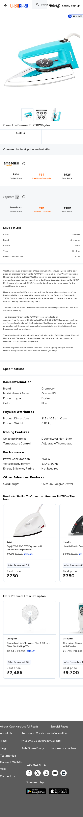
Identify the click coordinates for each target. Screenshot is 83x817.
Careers (56, 740)
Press (3, 740)
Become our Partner (63, 748)
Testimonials (8, 755)
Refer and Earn (60, 733)
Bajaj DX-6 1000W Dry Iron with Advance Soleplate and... (25, 548)
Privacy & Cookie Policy (36, 740)
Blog (3, 748)
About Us (6, 733)
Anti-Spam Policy (33, 748)
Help (52, 5)
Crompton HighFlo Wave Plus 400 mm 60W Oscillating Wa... (28, 645)
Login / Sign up (71, 5)
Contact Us (7, 776)
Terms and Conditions (36, 733)
